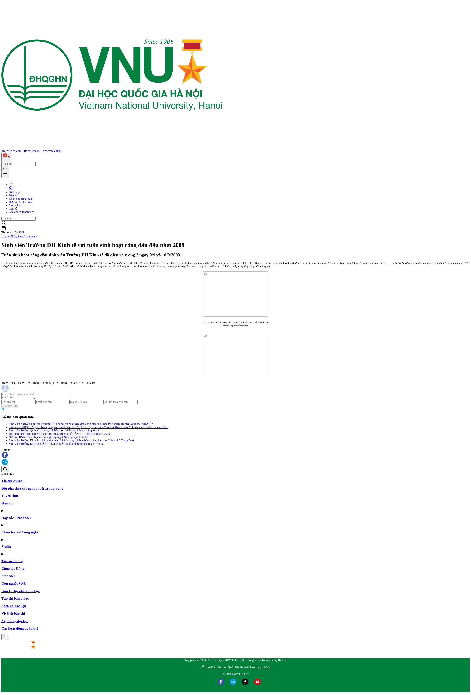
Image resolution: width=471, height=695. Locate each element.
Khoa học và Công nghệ (19, 532)
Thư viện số (8, 150)
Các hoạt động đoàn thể (19, 628)
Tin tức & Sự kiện (12, 236)
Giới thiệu (14, 192)
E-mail (34, 150)
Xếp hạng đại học (14, 621)
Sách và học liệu (13, 606)
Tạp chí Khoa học (15, 598)
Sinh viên (14, 205)
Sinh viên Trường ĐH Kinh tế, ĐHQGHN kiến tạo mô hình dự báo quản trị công (56, 443)
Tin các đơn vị (12, 561)
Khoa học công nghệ (21, 198)
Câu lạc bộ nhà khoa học (20, 591)
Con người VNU (13, 583)
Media (6, 546)
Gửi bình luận (10, 405)
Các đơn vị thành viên (21, 212)
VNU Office (22, 150)
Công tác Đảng (12, 568)
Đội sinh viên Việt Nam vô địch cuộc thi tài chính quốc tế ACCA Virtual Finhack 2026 (59, 433)
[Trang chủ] (111, 147)
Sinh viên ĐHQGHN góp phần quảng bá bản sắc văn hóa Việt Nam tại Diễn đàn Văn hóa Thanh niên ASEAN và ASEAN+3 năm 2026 (88, 427)
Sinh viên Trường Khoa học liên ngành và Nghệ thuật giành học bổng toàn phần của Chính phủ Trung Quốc (72, 440)
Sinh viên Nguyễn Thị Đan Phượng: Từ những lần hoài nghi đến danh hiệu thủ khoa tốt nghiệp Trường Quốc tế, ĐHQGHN (81, 423)
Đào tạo (13, 195)
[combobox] (6, 157)
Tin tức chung (12, 481)
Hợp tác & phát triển (21, 202)
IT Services (44, 150)
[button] (235, 455)
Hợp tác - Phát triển (16, 518)
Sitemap (56, 150)
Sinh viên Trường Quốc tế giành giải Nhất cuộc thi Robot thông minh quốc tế (54, 430)
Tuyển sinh (9, 496)
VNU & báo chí (13, 613)
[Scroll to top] (5, 637)
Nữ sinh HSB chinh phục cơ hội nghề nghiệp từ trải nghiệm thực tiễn (49, 437)
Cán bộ (13, 208)
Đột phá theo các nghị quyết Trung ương (32, 488)
